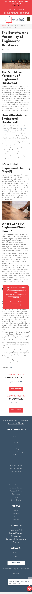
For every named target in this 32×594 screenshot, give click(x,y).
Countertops (16, 494)
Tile (16, 446)
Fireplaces (16, 482)
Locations (16, 510)
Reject (20, 301)
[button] (16, 563)
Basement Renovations (16, 485)
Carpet (16, 434)
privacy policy (18, 294)
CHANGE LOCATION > (16, 5)
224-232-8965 (17, 3)
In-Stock (16, 455)
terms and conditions (13, 296)
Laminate (16, 440)
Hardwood (16, 437)
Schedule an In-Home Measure (16, 539)
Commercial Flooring (16, 452)
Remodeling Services (16, 465)
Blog (10, 367)
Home (4, 25)
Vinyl (16, 443)
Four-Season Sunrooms (16, 488)
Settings (16, 305)
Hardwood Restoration (16, 533)
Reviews (16, 519)
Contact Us (16, 516)
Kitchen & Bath (16, 471)
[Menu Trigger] (28, 19)
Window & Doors (16, 491)
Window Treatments (16, 468)
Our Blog (16, 513)
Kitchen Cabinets (16, 500)
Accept (12, 301)
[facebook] (16, 557)
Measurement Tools (16, 530)
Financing (16, 542)
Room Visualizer (16, 536)
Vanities (16, 497)
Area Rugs (16, 449)
